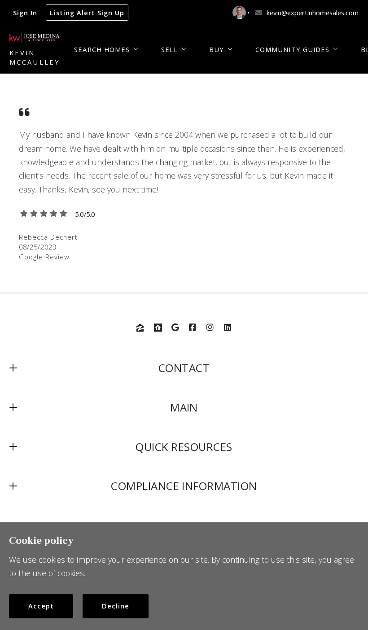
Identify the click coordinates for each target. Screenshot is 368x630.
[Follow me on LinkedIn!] (227, 328)
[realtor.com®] (158, 328)
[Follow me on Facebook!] (192, 328)
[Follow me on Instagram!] (210, 328)
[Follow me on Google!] (175, 328)
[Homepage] (34, 37)
